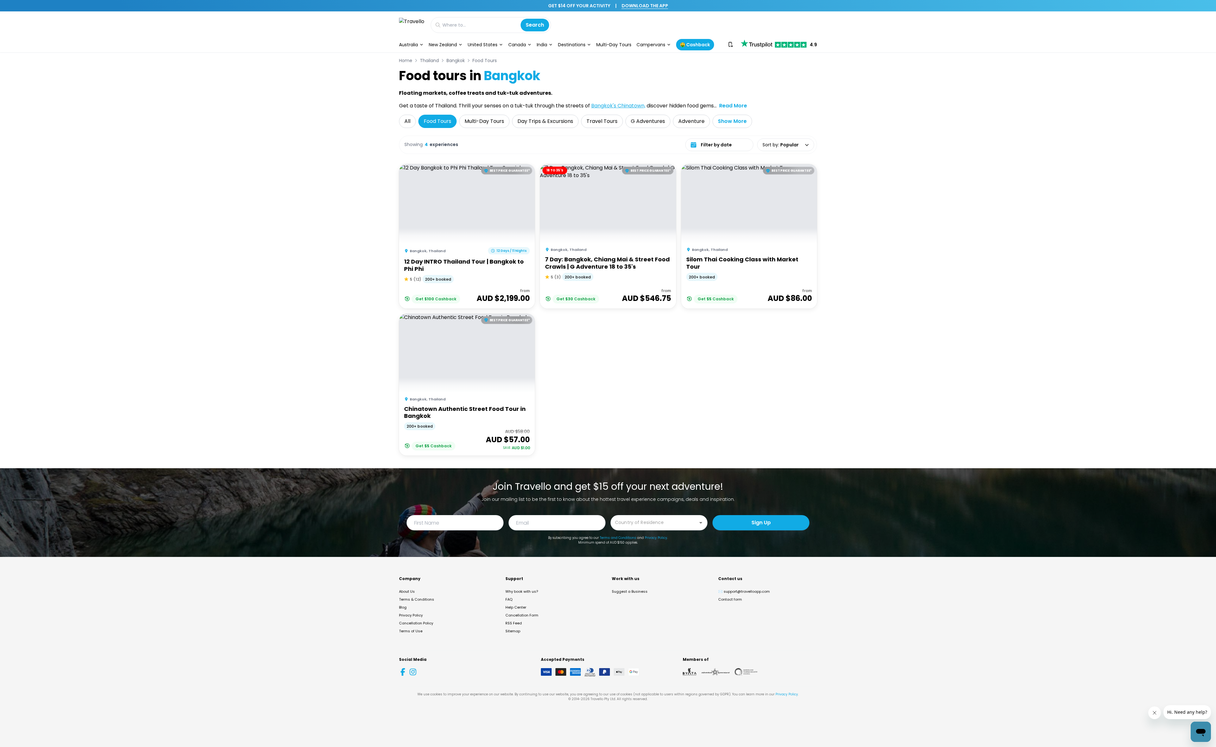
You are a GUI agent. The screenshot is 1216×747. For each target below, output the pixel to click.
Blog (403, 607)
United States (482, 44)
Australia (408, 44)
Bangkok (455, 60)
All (407, 121)
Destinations (572, 44)
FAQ (508, 599)
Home (405, 60)
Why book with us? (521, 591)
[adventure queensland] (715, 672)
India (542, 44)
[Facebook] (403, 672)
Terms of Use (410, 631)
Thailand (429, 60)
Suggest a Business (630, 591)
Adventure (691, 121)
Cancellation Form (521, 615)
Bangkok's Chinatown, (618, 105)
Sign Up (761, 522)
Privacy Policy (656, 537)
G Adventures (648, 121)
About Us (407, 591)
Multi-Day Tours (613, 44)
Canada (517, 44)
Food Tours (484, 60)
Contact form (730, 599)
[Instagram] (413, 672)
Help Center (515, 607)
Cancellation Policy (416, 623)
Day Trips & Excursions (545, 121)
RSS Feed (513, 623)
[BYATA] (689, 672)
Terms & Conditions (416, 599)
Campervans (650, 44)
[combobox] (654, 522)
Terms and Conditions (618, 537)
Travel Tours (602, 121)
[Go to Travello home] (411, 25)
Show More (732, 121)
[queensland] (746, 672)
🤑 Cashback (695, 44)
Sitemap (512, 631)
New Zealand (443, 44)
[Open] (700, 522)
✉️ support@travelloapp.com (744, 591)
